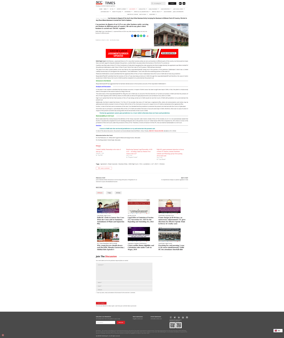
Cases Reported (165, 9)
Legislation (142, 9)
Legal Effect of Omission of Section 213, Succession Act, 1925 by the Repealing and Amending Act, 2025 (141, 220)
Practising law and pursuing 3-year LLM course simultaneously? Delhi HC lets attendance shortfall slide (171, 247)
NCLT (156, 164)
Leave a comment (105, 168)
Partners (162, 164)
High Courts (107, 215)
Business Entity (123, 164)
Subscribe (152, 14)
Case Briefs (132, 9)
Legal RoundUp (153, 9)
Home (100, 9)
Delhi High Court (133, 164)
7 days (109, 193)
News (105, 9)
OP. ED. (112, 9)
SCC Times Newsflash (103, 243)
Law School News (178, 9)
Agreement (104, 164)
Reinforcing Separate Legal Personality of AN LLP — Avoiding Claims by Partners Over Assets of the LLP (139, 151)
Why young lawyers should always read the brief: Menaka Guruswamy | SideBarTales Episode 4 (110, 247)
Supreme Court (169, 215)
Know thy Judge (116, 11)
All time (118, 193)
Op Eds (130, 215)
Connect (172, 3)
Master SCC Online (132, 14)
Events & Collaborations (141, 11)
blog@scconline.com (138, 318)
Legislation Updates (133, 243)
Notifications (143, 243)
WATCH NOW (142, 14)
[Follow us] (171, 317)
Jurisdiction (147, 164)
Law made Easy (105, 11)
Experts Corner (121, 9)
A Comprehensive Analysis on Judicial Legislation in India (174, 178)
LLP (152, 164)
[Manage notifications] (3, 335)
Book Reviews (168, 11)
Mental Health (156, 11)
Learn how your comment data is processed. (125, 306)
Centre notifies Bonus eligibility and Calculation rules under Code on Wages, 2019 (141, 247)
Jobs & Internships (178, 11)
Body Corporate (112, 164)
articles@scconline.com (156, 318)
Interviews (128, 11)
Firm (141, 164)
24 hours (99, 193)
